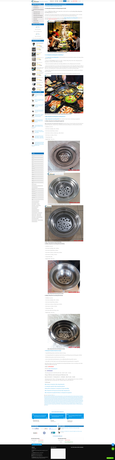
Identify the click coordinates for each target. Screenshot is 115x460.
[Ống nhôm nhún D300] (34, 54)
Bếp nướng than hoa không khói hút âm (37, 10)
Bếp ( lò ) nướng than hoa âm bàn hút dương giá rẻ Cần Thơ (37, 159)
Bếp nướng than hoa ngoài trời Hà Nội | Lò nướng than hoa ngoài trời (58, 392)
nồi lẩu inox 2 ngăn (39, 214)
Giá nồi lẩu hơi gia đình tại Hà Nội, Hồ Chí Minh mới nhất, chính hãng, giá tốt (39, 105)
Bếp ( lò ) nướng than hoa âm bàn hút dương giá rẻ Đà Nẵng (37, 178)
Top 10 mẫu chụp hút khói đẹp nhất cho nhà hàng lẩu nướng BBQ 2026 (39, 121)
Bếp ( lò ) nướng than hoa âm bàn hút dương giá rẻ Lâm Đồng (37, 174)
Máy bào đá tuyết (36, 22)
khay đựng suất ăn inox (34, 208)
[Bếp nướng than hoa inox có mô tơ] (34, 79)
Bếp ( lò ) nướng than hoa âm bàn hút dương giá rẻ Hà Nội (37, 164)
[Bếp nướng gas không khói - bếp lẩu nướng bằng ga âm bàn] (34, 44)
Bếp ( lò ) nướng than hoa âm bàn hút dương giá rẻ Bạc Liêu (37, 157)
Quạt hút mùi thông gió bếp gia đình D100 (40, 83)
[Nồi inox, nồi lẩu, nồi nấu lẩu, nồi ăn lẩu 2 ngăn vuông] (34, 74)
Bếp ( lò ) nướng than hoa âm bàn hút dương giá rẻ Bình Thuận (37, 155)
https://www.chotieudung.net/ (38, 454)
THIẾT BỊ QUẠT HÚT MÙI (36, 13)
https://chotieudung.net (52, 368)
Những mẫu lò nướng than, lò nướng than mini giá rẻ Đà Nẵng (57, 388)
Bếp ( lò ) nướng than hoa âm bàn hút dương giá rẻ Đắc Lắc (37, 182)
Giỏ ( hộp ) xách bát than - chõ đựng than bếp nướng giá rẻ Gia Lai (37, 189)
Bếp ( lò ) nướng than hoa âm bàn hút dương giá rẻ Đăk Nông (37, 180)
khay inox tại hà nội (38, 205)
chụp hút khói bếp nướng (34, 187)
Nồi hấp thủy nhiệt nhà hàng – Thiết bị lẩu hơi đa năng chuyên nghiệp (39, 95)
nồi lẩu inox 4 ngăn (39, 215)
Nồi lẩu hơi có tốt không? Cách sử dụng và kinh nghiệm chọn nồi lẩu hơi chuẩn (39, 100)
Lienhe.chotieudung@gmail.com (38, 455)
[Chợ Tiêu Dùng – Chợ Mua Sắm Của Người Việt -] (40, 1)
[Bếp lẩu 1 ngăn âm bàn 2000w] (34, 64)
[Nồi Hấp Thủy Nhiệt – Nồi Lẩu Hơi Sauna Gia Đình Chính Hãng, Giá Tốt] (34, 69)
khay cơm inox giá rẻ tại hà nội (35, 202)
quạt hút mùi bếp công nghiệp (35, 218)
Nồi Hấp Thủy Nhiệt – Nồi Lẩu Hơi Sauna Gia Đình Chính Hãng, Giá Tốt (40, 68)
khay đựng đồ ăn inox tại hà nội (35, 211)
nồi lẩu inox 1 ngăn (34, 214)
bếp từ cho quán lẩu (34, 184)
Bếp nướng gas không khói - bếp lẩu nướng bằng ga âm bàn (40, 43)
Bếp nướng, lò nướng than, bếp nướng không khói (54, 384)
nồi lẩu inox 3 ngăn (34, 215)
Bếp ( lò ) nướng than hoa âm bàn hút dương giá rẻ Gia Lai (37, 162)
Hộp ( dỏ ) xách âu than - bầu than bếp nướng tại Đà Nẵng (37, 199)
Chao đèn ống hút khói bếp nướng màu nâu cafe (40, 87)
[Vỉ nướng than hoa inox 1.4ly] (34, 59)
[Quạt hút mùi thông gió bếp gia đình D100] (34, 84)
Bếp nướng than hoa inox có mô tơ (40, 78)
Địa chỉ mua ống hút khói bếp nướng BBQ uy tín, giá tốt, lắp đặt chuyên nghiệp (39, 131)
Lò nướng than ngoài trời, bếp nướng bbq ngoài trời (55, 386)
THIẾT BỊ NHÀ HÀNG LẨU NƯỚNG (37, 17)
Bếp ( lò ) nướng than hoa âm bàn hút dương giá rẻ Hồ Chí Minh (37, 168)
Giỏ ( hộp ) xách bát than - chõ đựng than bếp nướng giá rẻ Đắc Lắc (37, 197)
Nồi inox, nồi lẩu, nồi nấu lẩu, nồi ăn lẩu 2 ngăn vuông (40, 73)
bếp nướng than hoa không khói (71, 17)
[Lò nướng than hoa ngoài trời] (34, 49)
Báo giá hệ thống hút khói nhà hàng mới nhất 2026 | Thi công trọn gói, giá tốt (37, 126)
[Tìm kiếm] (82, 1)
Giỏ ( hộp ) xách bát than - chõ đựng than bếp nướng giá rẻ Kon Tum (37, 191)
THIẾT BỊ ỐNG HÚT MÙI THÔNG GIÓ (38, 15)
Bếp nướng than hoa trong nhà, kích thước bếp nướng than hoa (57, 390)
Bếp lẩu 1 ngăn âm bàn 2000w (39, 63)
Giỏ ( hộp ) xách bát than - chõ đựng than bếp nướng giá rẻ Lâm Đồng (37, 193)
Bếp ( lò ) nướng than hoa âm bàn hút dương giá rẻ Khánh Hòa (37, 170)
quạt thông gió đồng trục (34, 221)
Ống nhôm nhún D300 (39, 52)
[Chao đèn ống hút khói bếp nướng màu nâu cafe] (34, 89)
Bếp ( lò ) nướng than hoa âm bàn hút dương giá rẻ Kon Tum (37, 172)
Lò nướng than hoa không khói (52, 57)
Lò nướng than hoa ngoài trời (40, 47)
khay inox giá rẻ (33, 205)
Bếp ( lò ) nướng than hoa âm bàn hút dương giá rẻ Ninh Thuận (37, 176)
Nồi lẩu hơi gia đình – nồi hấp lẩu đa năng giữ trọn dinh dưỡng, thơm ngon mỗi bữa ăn (39, 115)
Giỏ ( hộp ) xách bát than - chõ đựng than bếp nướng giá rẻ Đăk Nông (37, 195)
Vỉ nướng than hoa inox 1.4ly (40, 57)
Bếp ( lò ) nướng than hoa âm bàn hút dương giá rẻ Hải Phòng (37, 166)
